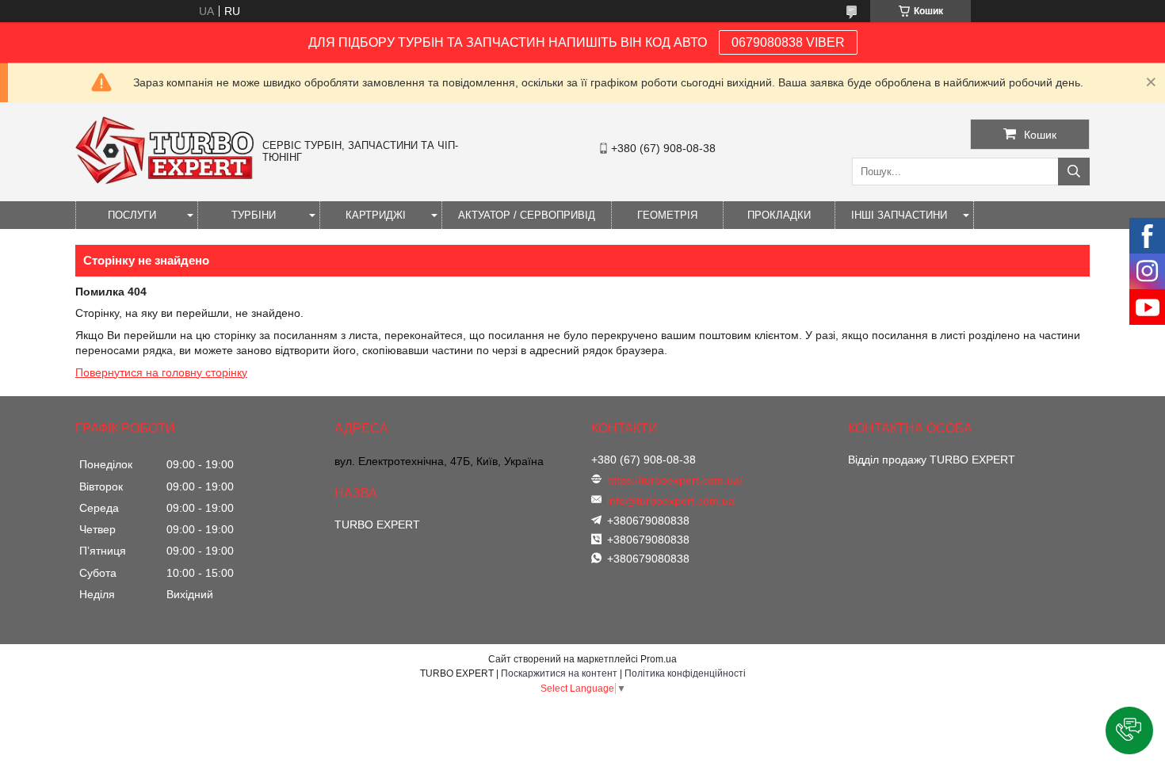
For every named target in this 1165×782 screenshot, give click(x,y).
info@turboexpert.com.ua (671, 500)
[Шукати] (1074, 171)
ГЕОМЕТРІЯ (667, 215)
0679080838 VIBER (788, 42)
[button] (1129, 730)
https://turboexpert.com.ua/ (675, 480)
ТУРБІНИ (253, 215)
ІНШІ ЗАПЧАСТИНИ (899, 215)
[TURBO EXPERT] (164, 180)
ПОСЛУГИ (132, 215)
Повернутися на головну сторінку (161, 372)
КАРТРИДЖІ (376, 215)
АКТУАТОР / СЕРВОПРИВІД (526, 215)
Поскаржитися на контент (559, 673)
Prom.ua (658, 659)
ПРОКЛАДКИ (779, 215)
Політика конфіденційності (685, 673)
